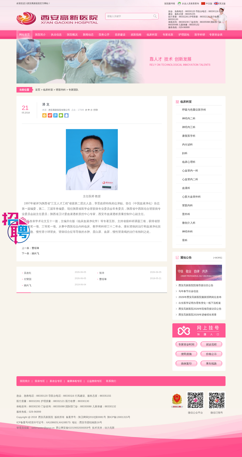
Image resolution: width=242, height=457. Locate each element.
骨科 (184, 240)
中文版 (209, 3)
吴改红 (27, 272)
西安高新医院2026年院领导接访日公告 (200, 308)
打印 (96, 110)
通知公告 (186, 257)
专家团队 (73, 89)
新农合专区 (56, 381)
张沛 (101, 272)
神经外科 (187, 231)
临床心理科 (188, 161)
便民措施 (186, 353)
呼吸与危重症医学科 (194, 109)
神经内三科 (188, 127)
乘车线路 (211, 363)
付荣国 (27, 279)
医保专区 (40, 381)
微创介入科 (188, 222)
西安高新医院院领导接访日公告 (196, 285)
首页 (37, 89)
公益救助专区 (94, 381)
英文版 (222, 3)
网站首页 (24, 34)
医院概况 (72, 34)
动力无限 (109, 427)
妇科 (184, 153)
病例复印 (186, 363)
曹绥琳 (35, 248)
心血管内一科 (190, 170)
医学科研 (200, 34)
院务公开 (104, 34)
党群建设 (120, 34)
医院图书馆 (169, 3)
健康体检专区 (74, 381)
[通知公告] (199, 273)
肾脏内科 (61, 89)
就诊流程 (211, 344)
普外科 (186, 214)
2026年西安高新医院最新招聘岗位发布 (200, 297)
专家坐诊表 (216, 34)
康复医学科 (188, 135)
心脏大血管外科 (191, 196)
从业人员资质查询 (190, 3)
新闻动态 (88, 34)
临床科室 (152, 34)
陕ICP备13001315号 (118, 417)
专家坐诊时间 (186, 344)
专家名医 (168, 34)
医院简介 (40, 34)
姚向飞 (35, 253)
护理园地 (184, 34)
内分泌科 (187, 144)
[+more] (217, 258)
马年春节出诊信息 (188, 291)
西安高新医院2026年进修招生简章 (197, 314)
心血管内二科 (190, 179)
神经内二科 (188, 118)
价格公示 (211, 353)
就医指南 (136, 34)
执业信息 (56, 34)
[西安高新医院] (58, 23)
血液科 (186, 187)
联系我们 (111, 381)
